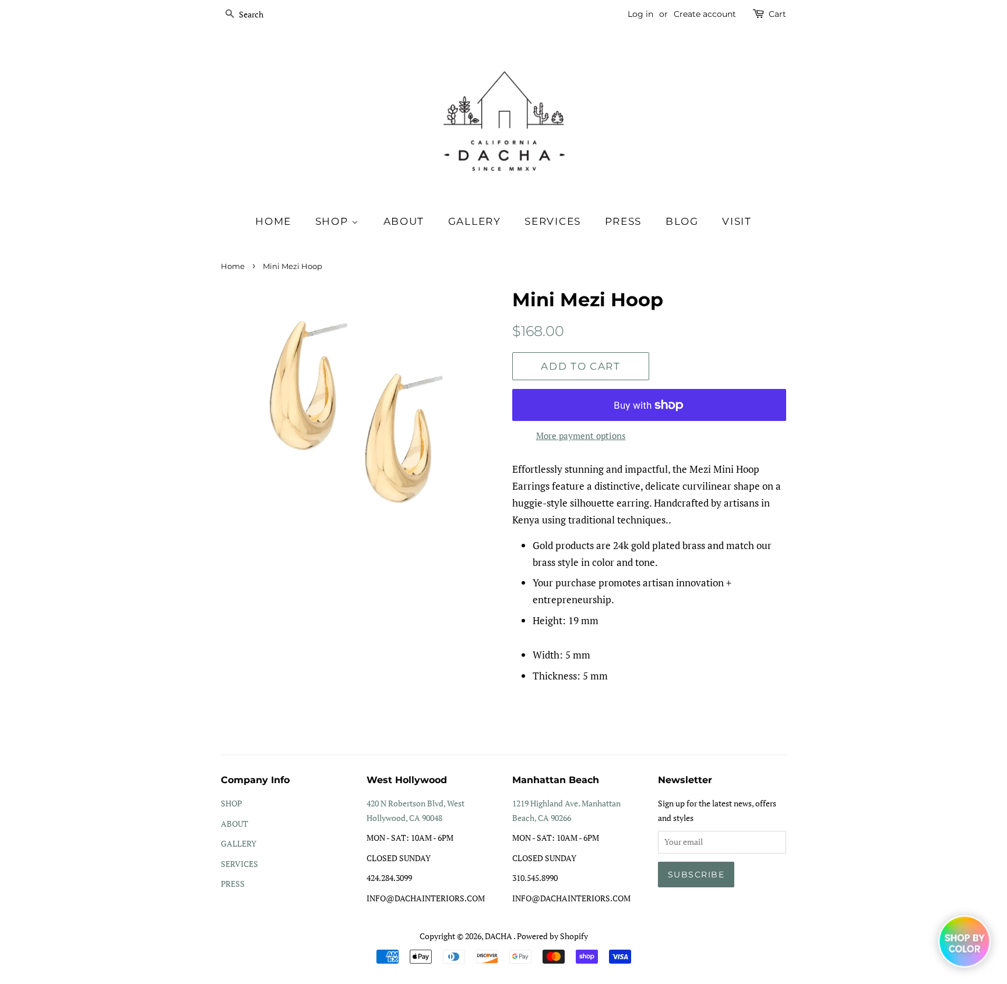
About (404, 221)
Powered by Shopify (552, 935)
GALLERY (238, 843)
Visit (737, 221)
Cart (777, 14)
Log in (640, 14)
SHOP (333, 221)
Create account (705, 14)
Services (552, 221)
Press (623, 221)
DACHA (499, 935)
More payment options (581, 435)
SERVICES (239, 863)
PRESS (233, 883)
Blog (682, 221)
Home (273, 221)
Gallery (474, 221)
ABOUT (234, 823)
